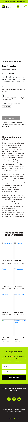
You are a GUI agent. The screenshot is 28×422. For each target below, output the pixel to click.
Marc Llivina (5, 61)
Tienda (11, 61)
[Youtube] (19, 399)
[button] (18, 6)
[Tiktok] (9, 399)
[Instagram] (14, 399)
